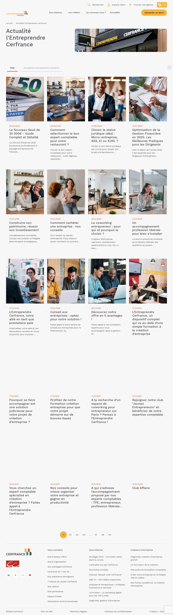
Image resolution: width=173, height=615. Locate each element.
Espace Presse (54, 596)
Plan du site (46, 611)
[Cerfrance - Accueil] (17, 13)
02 (70, 535)
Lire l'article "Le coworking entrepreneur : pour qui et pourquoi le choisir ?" (106, 174)
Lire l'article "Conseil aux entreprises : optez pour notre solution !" (66, 261)
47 (96, 535)
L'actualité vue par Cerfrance (103, 565)
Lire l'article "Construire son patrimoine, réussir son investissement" (20, 174)
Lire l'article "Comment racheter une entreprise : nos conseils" (65, 172)
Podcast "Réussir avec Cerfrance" (105, 574)
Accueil (9, 23)
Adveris (163, 611)
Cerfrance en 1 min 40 (58, 571)
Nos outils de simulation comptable (148, 570)
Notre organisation (56, 562)
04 (84, 535)
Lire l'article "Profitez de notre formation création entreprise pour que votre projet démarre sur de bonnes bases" (64, 352)
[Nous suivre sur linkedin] (8, 575)
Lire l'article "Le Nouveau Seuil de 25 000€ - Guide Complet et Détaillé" (24, 79)
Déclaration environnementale (62, 601)
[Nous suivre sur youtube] (29, 575)
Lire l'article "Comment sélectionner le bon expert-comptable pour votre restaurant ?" (65, 81)
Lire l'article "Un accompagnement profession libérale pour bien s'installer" (146, 174)
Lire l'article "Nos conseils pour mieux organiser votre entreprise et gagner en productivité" (66, 439)
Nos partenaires (55, 591)
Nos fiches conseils (98, 570)
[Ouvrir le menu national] (162, 4)
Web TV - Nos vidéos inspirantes (105, 579)
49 (109, 535)
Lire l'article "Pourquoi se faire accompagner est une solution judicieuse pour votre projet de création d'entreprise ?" (21, 352)
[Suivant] (169, 67)
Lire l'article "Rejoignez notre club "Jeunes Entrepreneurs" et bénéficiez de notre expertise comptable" (147, 351)
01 (63, 535)
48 (103, 535)
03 (77, 535)
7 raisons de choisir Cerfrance (62, 581)
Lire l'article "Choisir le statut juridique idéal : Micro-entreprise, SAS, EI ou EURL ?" (104, 81)
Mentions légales (78, 611)
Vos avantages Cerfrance (59, 566)
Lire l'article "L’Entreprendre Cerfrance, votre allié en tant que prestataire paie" (22, 263)
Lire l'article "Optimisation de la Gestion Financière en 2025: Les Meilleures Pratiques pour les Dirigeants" (145, 82)
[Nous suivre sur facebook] (15, 575)
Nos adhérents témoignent (60, 576)
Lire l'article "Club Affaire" (142, 436)
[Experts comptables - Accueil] (13, 564)
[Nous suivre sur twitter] (22, 575)
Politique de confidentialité (118, 611)
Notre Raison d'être (57, 557)
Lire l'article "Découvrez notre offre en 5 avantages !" (105, 261)
